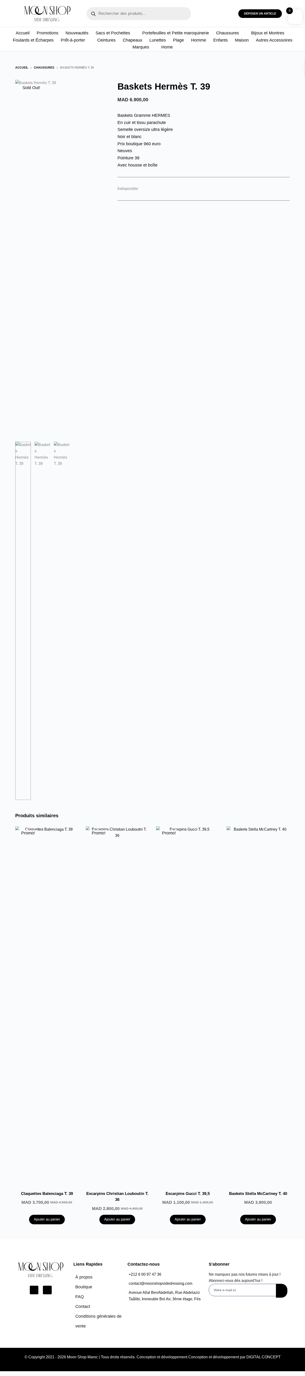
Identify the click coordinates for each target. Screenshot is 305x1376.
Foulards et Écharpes (33, 40)
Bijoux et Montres (267, 33)
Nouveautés (77, 33)
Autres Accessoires (274, 40)
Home (167, 47)
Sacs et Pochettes (113, 33)
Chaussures (227, 33)
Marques (140, 47)
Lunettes (157, 40)
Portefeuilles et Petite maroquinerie (175, 33)
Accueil (23, 33)
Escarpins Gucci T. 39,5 (188, 1193)
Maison (242, 40)
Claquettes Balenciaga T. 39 (47, 1193)
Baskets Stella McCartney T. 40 (258, 1193)
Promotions (47, 33)
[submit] (281, 1291)
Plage (178, 40)
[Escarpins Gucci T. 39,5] (187, 1005)
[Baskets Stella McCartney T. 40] (258, 1005)
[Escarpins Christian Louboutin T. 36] (117, 1005)
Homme (198, 40)
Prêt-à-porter (73, 40)
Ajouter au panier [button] (47, 1219)
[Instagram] (47, 1290)
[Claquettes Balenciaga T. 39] (47, 1005)
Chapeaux (132, 40)
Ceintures (106, 40)
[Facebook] (34, 1290)
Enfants (220, 40)
